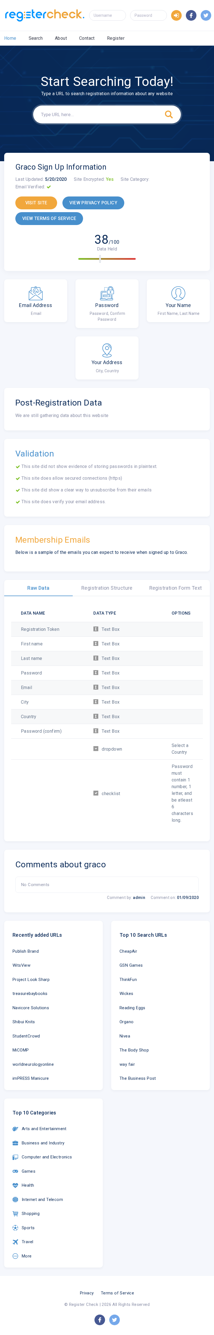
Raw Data (38, 588)
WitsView (21, 965)
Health (28, 1185)
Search (36, 38)
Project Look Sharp (31, 979)
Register (116, 38)
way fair (127, 1064)
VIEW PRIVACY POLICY (93, 202)
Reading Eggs (132, 1007)
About (61, 38)
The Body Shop (134, 1050)
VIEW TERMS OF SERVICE (49, 218)
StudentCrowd (26, 1036)
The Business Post (138, 1078)
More (27, 1256)
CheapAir (128, 951)
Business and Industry (43, 1143)
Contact (87, 38)
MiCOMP (21, 1050)
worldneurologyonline (33, 1064)
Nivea (125, 1036)
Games (28, 1171)
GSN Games (131, 965)
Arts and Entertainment (44, 1128)
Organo (126, 1021)
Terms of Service (117, 1293)
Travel (27, 1241)
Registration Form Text (175, 588)
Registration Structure (107, 588)
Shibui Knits (24, 1021)
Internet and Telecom (42, 1199)
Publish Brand (26, 951)
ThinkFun (128, 979)
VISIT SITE (36, 202)
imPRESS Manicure (31, 1078)
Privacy (87, 1293)
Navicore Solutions (31, 1007)
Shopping (31, 1213)
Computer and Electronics (47, 1157)
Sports (28, 1227)
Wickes (126, 993)
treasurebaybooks (30, 993)
